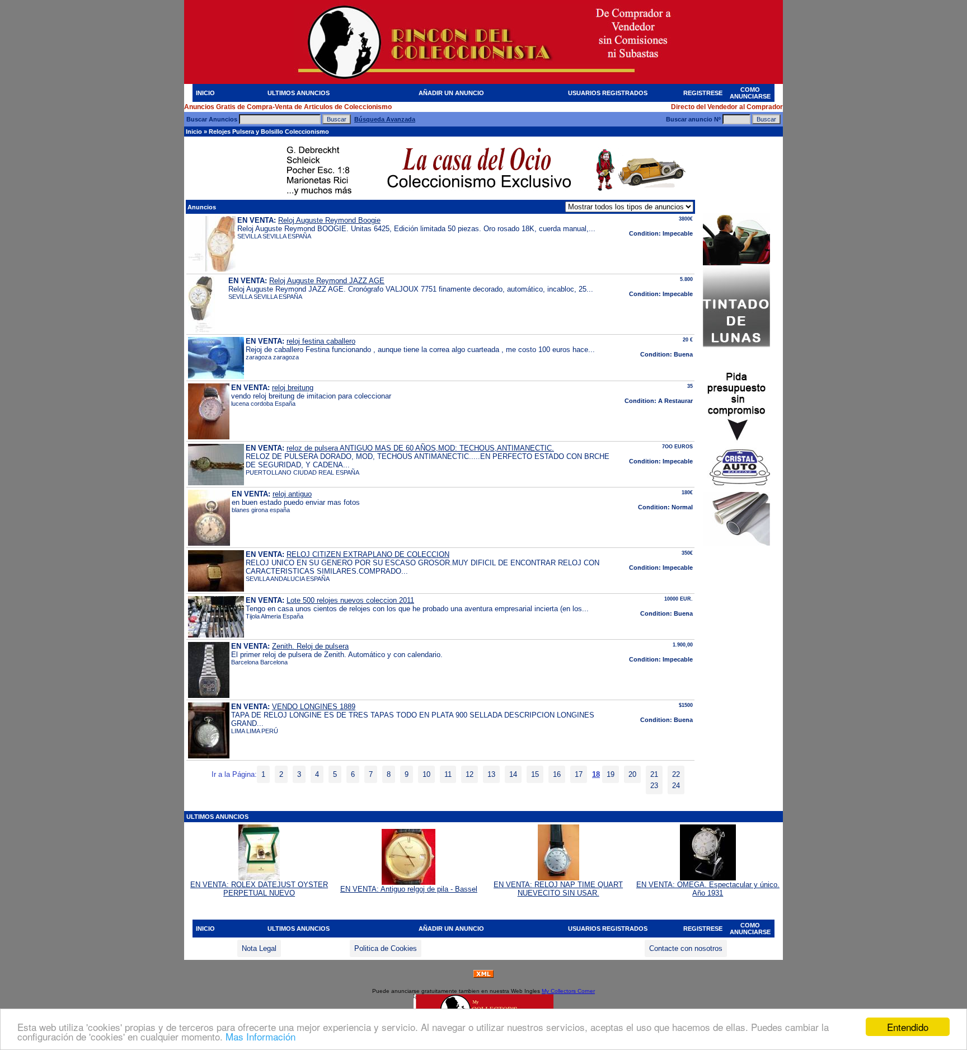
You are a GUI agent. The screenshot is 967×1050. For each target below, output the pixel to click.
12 (469, 774)
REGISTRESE (702, 93)
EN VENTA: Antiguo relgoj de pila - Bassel (408, 889)
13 (491, 774)
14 (513, 774)
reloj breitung (292, 387)
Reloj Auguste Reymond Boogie (329, 220)
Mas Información (260, 1036)
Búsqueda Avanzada (384, 119)
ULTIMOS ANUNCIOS (298, 93)
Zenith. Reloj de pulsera (310, 646)
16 (557, 774)
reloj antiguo (292, 494)
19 (610, 774)
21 (654, 774)
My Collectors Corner (568, 991)
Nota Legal (259, 948)
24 (676, 785)
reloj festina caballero (321, 341)
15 (535, 774)
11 (448, 774)
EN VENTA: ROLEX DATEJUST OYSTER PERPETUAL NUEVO (259, 888)
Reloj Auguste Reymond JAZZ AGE (326, 280)
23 (654, 785)
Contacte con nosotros (685, 948)
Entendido (907, 1027)
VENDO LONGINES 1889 (313, 706)
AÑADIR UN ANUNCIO (451, 93)
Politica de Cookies (385, 948)
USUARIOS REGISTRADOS (607, 93)
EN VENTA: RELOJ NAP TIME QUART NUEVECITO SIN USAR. (558, 888)
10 (426, 774)
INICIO (205, 93)
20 (632, 774)
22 (676, 774)
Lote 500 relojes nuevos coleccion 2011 (350, 600)
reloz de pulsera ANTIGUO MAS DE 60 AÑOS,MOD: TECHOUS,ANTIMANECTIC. (420, 448)
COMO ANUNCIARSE (750, 93)
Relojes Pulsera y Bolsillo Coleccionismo (269, 131)
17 (579, 774)
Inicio (194, 131)
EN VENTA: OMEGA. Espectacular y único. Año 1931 (708, 888)
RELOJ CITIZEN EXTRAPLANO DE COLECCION (368, 554)
